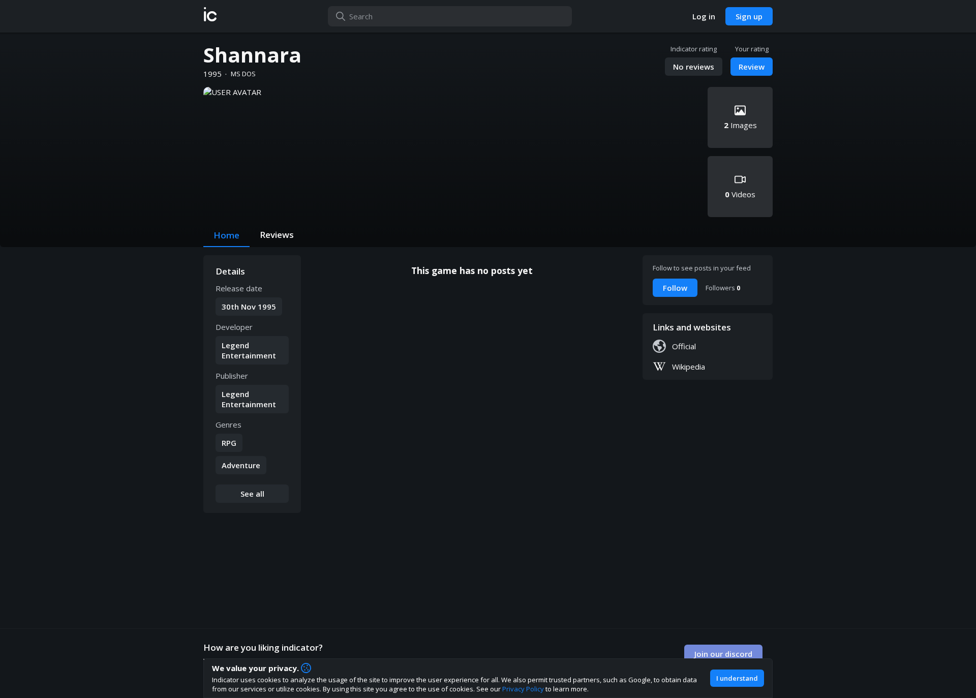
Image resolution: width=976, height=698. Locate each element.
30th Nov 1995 (249, 306)
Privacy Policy (523, 688)
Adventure (241, 465)
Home (226, 235)
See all (252, 494)
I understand (737, 678)
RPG (229, 443)
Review (752, 67)
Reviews (277, 234)
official (684, 346)
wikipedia (688, 366)
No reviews (693, 67)
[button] (210, 16)
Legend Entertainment (249, 350)
